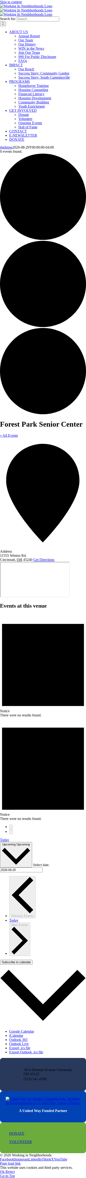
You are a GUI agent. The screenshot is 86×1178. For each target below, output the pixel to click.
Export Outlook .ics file (26, 1052)
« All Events (9, 435)
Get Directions (43, 560)
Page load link (10, 1163)
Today (4, 840)
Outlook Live (19, 1044)
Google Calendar (21, 1031)
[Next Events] (11, 831)
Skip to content (11, 2)
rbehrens (6, 147)
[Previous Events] (11, 827)
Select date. (41, 865)
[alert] (43, 665)
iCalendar (16, 1035)
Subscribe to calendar (16, 962)
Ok (3, 1172)
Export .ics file (19, 1048)
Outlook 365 (18, 1040)
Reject (10, 1172)
